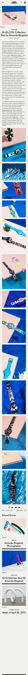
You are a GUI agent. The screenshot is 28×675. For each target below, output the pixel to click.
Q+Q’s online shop (6, 123)
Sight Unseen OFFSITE (16, 55)
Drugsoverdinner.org (7, 110)
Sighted (14, 540)
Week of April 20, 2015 (14, 612)
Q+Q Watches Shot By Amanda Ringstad (14, 579)
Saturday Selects (14, 609)
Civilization (15, 117)
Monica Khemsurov (14, 38)
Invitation (14, 29)
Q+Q (10, 45)
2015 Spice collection (7, 51)
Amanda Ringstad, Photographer (13, 544)
